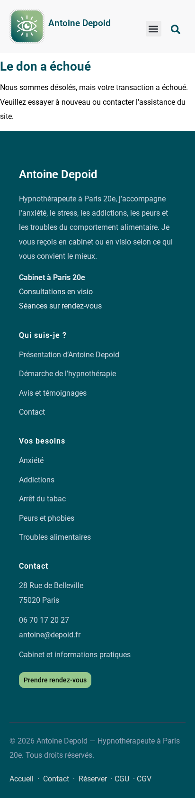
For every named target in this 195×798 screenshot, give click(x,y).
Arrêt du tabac (42, 498)
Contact (32, 412)
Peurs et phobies (46, 518)
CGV (144, 778)
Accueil (21, 778)
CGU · (126, 778)
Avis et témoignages (53, 393)
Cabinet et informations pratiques (75, 654)
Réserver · (97, 778)
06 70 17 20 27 (44, 620)
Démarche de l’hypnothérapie (67, 373)
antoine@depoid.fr (49, 634)
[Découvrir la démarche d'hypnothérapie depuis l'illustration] (26, 26)
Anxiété (31, 460)
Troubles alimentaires (55, 537)
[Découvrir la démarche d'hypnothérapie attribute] (175, 29)
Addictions (36, 479)
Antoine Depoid (79, 23)
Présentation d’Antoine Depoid (69, 354)
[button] (153, 28)
